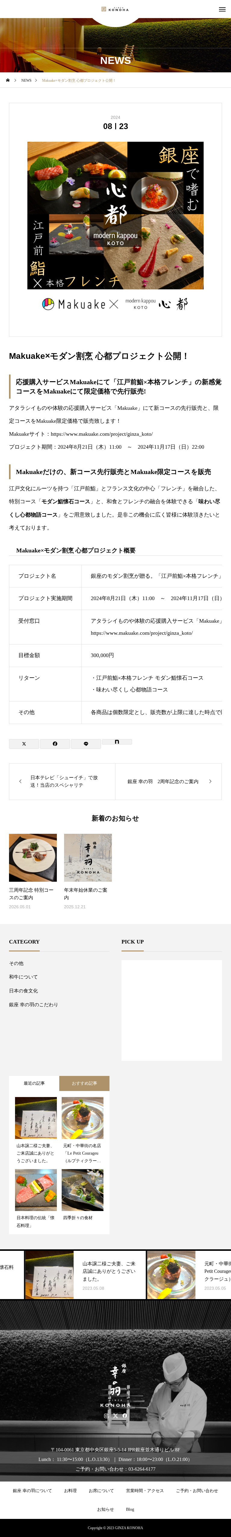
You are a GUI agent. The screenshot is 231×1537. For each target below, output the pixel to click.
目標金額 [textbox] (29, 655)
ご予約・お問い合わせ (197, 1490)
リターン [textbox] (29, 678)
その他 (16, 963)
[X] (115, 1415)
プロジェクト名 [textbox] (37, 576)
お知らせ (105, 1509)
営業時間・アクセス (145, 1490)
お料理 (70, 1490)
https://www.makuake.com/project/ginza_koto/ (102, 434)
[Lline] (86, 744)
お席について (101, 1490)
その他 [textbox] (26, 712)
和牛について (23, 976)
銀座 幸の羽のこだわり (33, 1004)
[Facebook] (125, 1415)
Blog (130, 1509)
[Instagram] (106, 1415)
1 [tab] (172, 1045)
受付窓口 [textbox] (29, 621)
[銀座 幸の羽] (116, 9)
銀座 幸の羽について (32, 1490)
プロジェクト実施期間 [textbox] (45, 598)
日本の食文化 (23, 990)
